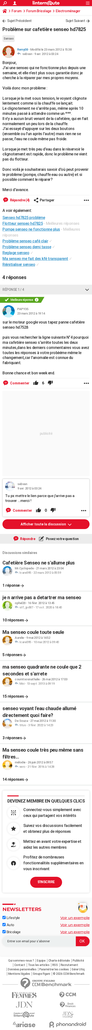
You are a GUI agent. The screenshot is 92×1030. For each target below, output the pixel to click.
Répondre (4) (19, 200)
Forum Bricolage (38, 11)
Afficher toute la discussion (44, 524)
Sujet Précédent (19, 21)
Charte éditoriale (59, 960)
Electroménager (68, 11)
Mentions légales (19, 974)
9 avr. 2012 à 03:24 (46, 54)
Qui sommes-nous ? (21, 960)
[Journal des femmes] (24, 995)
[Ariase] (24, 1024)
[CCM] (68, 995)
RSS (55, 965)
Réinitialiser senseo (18, 264)
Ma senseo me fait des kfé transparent (35, 258)
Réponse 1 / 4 (13, 290)
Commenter (19, 383)
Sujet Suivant (75, 21)
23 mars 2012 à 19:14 (31, 313)
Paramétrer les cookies (54, 969)
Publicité (78, 960)
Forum (17, 11)
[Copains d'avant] (24, 1015)
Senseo (8, 38)
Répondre (27, 539)
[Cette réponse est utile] (36, 383)
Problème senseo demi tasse (26, 247)
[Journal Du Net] (24, 1005)
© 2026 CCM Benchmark (68, 974)
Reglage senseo (15, 252)
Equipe (41, 960)
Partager (47, 200)
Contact (19, 965)
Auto (10, 925)
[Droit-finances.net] (68, 1005)
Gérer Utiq (78, 969)
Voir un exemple (75, 917)
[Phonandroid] (68, 1024)
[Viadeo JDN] (68, 1015)
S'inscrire (46, 882)
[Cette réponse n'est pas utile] (50, 383)
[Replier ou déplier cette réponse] (87, 289)
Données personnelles (22, 969)
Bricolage (13, 932)
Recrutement (69, 965)
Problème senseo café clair (25, 241)
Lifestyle (13, 918)
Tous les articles (39, 965)
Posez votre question (62, 539)
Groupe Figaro (41, 974)
